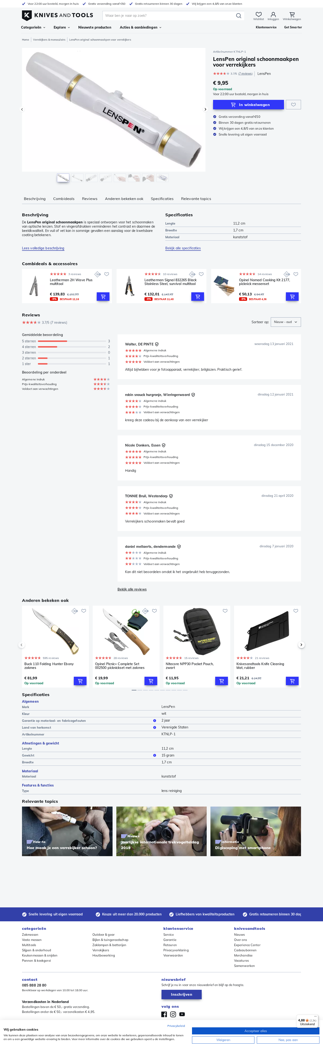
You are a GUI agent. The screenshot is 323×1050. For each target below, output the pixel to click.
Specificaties (162, 198)
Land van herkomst (36, 727)
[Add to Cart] (103, 296)
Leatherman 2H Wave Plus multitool (71, 282)
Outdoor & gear (103, 934)
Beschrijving (35, 198)
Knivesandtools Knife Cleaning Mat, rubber (260, 666)
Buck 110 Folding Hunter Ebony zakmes (49, 666)
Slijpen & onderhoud (36, 950)
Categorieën (31, 27)
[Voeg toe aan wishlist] (293, 104)
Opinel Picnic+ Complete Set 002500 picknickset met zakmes (119, 666)
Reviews (89, 198)
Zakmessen (30, 934)
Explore (60, 27)
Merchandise (243, 955)
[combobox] (286, 322)
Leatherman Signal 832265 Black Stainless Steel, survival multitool (170, 282)
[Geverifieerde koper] (156, 344)
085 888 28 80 (34, 985)
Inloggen (273, 19)
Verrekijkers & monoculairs (49, 39)
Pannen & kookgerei (36, 960)
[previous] (29, 644)
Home (25, 39)
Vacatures (241, 960)
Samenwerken (244, 966)
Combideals (63, 198)
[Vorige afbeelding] (22, 109)
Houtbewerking (103, 955)
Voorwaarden (173, 955)
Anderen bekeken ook (124, 198)
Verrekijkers (100, 950)
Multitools (29, 945)
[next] (293, 644)
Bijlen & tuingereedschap (110, 940)
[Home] (57, 14)
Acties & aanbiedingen (138, 27)
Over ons (240, 940)
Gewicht (28, 755)
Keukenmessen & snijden (39, 955)
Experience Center (247, 945)
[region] (113, 116)
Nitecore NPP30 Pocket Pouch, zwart (190, 666)
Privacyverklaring (176, 950)
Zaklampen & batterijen (109, 945)
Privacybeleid (176, 1026)
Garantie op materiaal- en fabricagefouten (54, 721)
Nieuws (239, 934)
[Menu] (315, 1017)
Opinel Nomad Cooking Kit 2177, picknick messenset (264, 282)
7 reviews (245, 73)
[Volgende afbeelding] (205, 109)
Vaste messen (32, 940)
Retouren (170, 945)
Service (168, 934)
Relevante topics (196, 198)
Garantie (169, 940)
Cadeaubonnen (245, 950)
